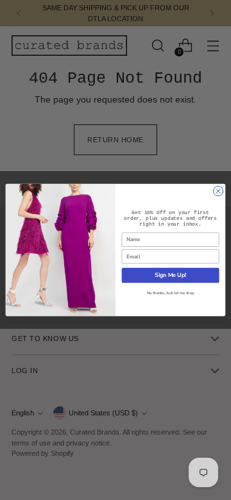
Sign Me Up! (170, 275)
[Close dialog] (218, 191)
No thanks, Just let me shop (170, 293)
